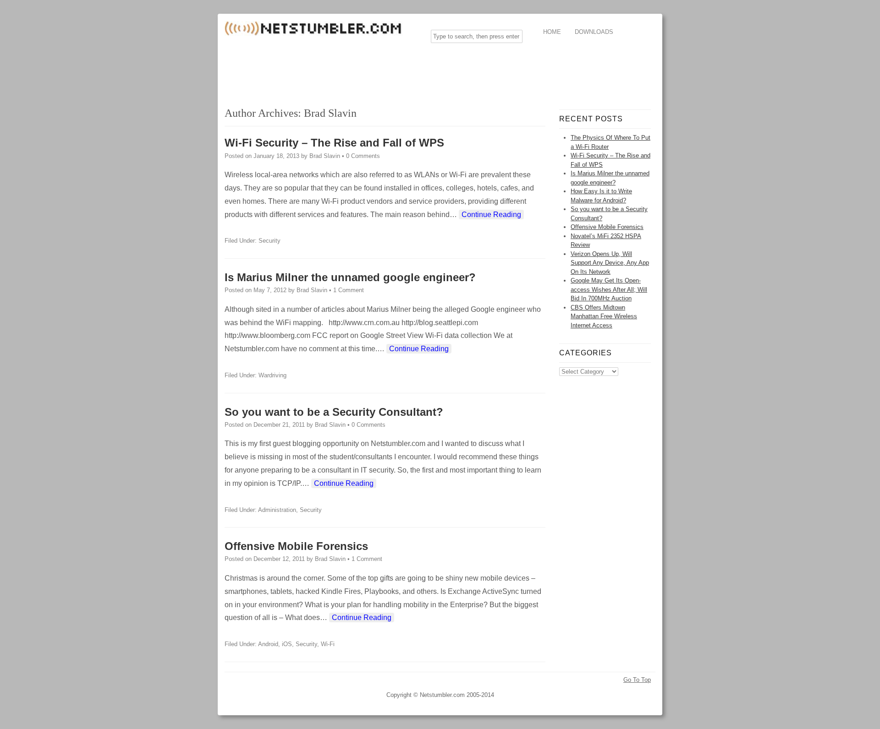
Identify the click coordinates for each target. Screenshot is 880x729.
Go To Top (637, 680)
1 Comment (348, 290)
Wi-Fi (328, 644)
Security (269, 240)
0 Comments (363, 155)
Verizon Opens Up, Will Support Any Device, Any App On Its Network (610, 262)
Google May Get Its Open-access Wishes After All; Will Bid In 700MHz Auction (609, 289)
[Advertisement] (391, 70)
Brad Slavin (330, 113)
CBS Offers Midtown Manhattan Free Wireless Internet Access (604, 316)
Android (268, 644)
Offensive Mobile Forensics (296, 546)
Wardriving (272, 375)
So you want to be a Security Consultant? (334, 412)
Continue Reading (491, 214)
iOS (287, 644)
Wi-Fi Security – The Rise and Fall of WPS (334, 142)
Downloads (594, 31)
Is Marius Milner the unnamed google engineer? (350, 277)
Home (552, 31)
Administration (277, 509)
